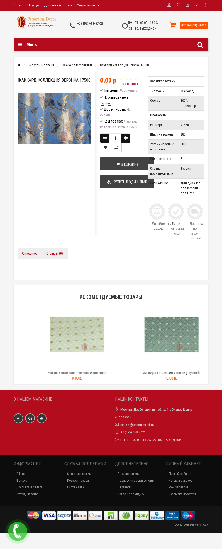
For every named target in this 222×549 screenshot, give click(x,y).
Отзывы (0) (54, 253)
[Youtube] (42, 418)
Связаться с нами (79, 474)
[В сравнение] (116, 147)
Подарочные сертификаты (136, 480)
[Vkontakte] (30, 418)
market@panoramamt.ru (137, 425)
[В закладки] (105, 147)
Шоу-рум (33, 5)
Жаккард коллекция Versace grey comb (159, 373)
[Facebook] (18, 418)
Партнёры (124, 487)
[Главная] (19, 65)
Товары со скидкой (131, 494)
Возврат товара (78, 480)
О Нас (18, 5)
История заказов (180, 480)
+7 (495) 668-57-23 (90, 23)
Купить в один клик (129, 182)
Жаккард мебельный (77, 65)
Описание (29, 253)
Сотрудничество (89, 5)
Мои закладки (179, 487)
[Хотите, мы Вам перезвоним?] (17, 531)
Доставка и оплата (58, 5)
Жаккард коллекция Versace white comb (64, 373)
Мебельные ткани (41, 65)
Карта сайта (75, 487)
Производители (128, 474)
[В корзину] (52, 365)
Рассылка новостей (182, 494)
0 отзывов (130, 84)
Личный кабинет (180, 474)
